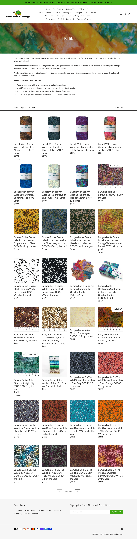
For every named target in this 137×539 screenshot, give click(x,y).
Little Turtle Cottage (103, 534)
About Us (57, 510)
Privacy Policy (30, 510)
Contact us (18, 510)
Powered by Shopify (116, 534)
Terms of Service (44, 510)
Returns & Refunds (31, 514)
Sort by (16, 107)
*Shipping (17, 514)
